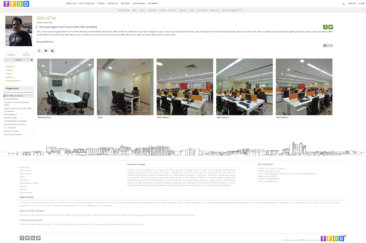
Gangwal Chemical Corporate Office (16, 103)
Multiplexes (139, 215)
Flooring (162, 10)
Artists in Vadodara (54, 206)
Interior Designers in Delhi (172, 203)
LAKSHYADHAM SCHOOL (15, 124)
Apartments (36, 215)
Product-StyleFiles (13, 81)
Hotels (88, 215)
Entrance (127, 224)
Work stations (163, 117)
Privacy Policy (26, 174)
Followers (26, 54)
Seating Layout (102, 224)
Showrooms (59, 215)
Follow (18, 60)
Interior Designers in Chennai (248, 203)
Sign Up (352, 4)
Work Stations (223, 117)
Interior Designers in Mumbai (147, 203)
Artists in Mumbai (297, 203)
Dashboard (10, 67)
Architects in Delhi (47, 203)
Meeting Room (44, 117)
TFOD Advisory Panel (29, 183)
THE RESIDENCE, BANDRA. (15, 121)
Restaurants (48, 215)
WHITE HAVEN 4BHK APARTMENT (18, 92)
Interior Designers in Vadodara (275, 203)
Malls (68, 215)
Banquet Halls (105, 215)
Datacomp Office (11, 131)
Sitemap (23, 190)
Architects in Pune (64, 203)
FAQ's (22, 177)
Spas (95, 215)
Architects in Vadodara (124, 203)
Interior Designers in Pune (196, 203)
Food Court (116, 215)
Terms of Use (25, 171)
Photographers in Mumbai (75, 206)
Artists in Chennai (37, 206)
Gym (134, 224)
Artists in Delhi (312, 203)
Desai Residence (10, 114)
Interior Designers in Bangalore (221, 203)
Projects (9, 74)
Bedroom (41, 224)
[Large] (331, 45)
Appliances (124, 10)
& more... (192, 215)
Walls (191, 10)
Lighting (183, 10)
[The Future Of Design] (16, 6)
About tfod (24, 168)
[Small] (325, 45)
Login (362, 4)
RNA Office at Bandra (14, 96)
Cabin (100, 117)
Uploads (9, 70)
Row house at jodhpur (13, 134)
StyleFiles (10, 77)
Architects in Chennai (104, 203)
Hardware (214, 10)
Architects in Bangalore (83, 203)
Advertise (24, 186)
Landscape (78, 224)
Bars (125, 215)
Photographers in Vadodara (99, 206)
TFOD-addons (26, 193)
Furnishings (202, 10)
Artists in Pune (326, 203)
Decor (142, 10)
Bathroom (31, 224)
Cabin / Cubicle (54, 224)
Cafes (74, 215)
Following (11, 54)
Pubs (130, 215)
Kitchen (172, 10)
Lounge (81, 215)
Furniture (152, 10)
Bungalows (24, 215)
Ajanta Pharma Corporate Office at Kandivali (17, 109)
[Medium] (328, 45)
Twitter (46, 50)
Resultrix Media (10, 118)
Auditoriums (151, 215)
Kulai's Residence (11, 99)
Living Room (67, 224)
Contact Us (24, 180)
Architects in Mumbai (29, 203)
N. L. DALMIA (9, 128)
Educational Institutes (178, 215)
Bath (134, 10)
